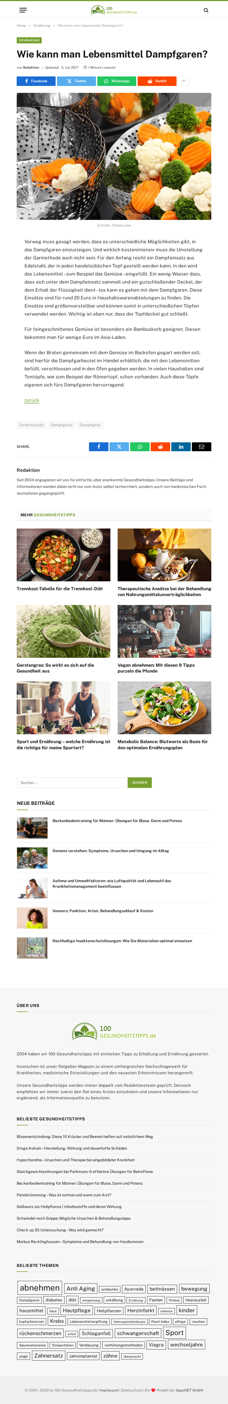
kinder (187, 1310)
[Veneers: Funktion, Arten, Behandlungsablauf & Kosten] (32, 918)
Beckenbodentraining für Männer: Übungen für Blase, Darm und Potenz (117, 820)
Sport (174, 1332)
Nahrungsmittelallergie (129, 1321)
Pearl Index (160, 1321)
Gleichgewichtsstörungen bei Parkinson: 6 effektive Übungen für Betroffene (85, 1171)
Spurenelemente (32, 1345)
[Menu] (23, 10)
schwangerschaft (138, 1333)
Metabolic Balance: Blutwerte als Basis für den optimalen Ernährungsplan (163, 744)
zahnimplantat (83, 1356)
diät (72, 1300)
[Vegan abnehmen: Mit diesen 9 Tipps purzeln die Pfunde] (164, 631)
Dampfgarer (90, 425)
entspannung (91, 1300)
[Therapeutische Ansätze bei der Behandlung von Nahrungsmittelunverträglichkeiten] (164, 555)
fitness (174, 1300)
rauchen (198, 1321)
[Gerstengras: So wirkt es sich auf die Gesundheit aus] (63, 631)
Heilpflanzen (109, 1310)
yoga (23, 1356)
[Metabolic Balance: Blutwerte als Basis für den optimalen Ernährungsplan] (164, 707)
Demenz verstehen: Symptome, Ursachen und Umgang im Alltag (111, 851)
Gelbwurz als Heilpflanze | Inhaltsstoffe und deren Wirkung (69, 1206)
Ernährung (29, 40)
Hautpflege (77, 1310)
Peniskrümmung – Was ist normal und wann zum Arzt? (64, 1195)
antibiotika (109, 1289)
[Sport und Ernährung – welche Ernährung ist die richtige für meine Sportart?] (63, 707)
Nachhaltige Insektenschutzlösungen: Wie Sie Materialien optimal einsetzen (122, 941)
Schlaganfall (96, 1333)
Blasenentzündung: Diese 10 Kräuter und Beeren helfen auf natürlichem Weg (85, 1136)
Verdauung (88, 1345)
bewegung (194, 1289)
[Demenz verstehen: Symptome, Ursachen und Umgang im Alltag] (32, 858)
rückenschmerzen (40, 1333)
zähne (110, 1356)
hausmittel (31, 1310)
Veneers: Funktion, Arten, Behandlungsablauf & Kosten (103, 911)
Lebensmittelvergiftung (89, 1321)
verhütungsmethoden (124, 1345)
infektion (166, 1311)
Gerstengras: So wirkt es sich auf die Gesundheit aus (55, 668)
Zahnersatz (48, 1355)
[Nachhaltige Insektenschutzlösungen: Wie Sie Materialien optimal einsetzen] (32, 948)
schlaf (72, 1334)
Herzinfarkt (140, 1310)
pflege (180, 1321)
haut (53, 1311)
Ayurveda (133, 1289)
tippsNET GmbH (189, 1390)
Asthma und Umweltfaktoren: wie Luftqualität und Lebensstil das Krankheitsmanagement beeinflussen (112, 884)
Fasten (156, 1300)
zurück (31, 400)
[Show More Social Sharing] (183, 81)
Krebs (57, 1321)
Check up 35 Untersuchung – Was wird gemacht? (60, 1230)
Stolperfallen (62, 1345)
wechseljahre (186, 1344)
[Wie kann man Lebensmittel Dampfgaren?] (114, 156)
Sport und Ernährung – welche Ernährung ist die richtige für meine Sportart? (63, 744)
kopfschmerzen (31, 1321)
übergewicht (132, 1356)
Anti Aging (80, 1288)
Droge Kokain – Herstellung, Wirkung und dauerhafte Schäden (72, 1148)
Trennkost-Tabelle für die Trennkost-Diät (60, 588)
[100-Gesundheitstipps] (114, 10)
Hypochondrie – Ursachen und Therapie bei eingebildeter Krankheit (76, 1160)
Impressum (109, 1390)
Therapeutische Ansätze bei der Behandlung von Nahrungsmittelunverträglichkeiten (164, 591)
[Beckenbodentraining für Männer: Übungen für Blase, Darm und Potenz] (32, 828)
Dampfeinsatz (31, 425)
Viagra (156, 1345)
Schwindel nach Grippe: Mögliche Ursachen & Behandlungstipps (74, 1218)
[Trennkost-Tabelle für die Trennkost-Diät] (63, 555)
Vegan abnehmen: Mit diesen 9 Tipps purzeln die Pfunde (156, 668)
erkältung (114, 1300)
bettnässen (162, 1289)
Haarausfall (195, 1300)
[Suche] (206, 10)
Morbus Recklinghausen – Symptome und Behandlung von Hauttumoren (80, 1241)
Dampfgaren (62, 425)
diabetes (54, 1300)
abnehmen (40, 1288)
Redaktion (31, 68)
